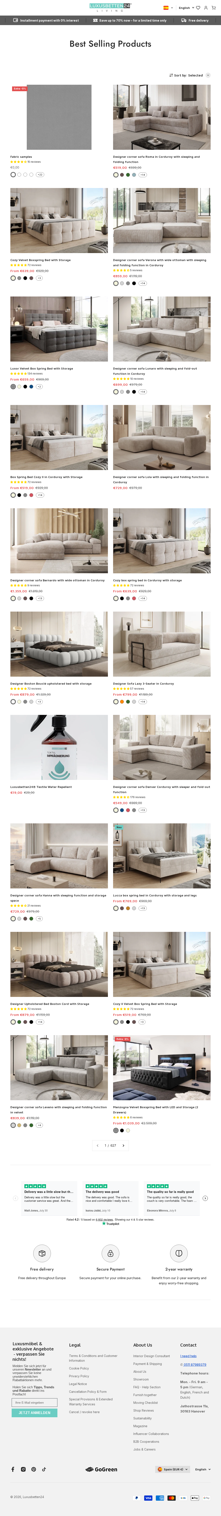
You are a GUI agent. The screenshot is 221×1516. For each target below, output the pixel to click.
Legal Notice (78, 1384)
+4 (39, 1125)
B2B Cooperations (146, 1441)
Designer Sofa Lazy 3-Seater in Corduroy (143, 683)
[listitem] (35, 1351)
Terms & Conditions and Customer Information (93, 1358)
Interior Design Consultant (151, 1356)
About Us (139, 1371)
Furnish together (145, 1395)
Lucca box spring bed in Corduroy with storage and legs (155, 895)
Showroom (141, 1379)
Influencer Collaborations (151, 1434)
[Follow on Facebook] (13, 1469)
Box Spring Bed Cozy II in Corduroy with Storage (46, 477)
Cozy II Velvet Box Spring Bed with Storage (145, 1004)
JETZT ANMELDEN (34, 1413)
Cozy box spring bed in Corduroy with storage (147, 580)
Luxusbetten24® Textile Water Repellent (41, 787)
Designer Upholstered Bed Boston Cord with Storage (49, 1004)
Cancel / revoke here (84, 1412)
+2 (39, 386)
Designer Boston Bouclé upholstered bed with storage (51, 683)
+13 (40, 598)
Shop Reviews (143, 1410)
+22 (40, 174)
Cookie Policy (79, 1368)
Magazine (140, 1426)
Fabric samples (21, 156)
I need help (188, 1356)
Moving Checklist (145, 1402)
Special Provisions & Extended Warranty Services (91, 1401)
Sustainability (142, 1418)
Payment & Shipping (147, 1364)
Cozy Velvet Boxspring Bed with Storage (40, 260)
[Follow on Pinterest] (33, 1469)
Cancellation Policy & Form (88, 1391)
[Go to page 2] (123, 1145)
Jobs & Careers (144, 1449)
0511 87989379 (194, 1365)
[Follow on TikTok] (44, 1469)
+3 (39, 278)
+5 (39, 918)
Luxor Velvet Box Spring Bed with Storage (41, 368)
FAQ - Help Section (147, 1387)
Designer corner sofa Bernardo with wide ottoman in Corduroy (57, 580)
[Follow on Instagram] (23, 1469)
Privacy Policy (79, 1376)
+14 (142, 174)
